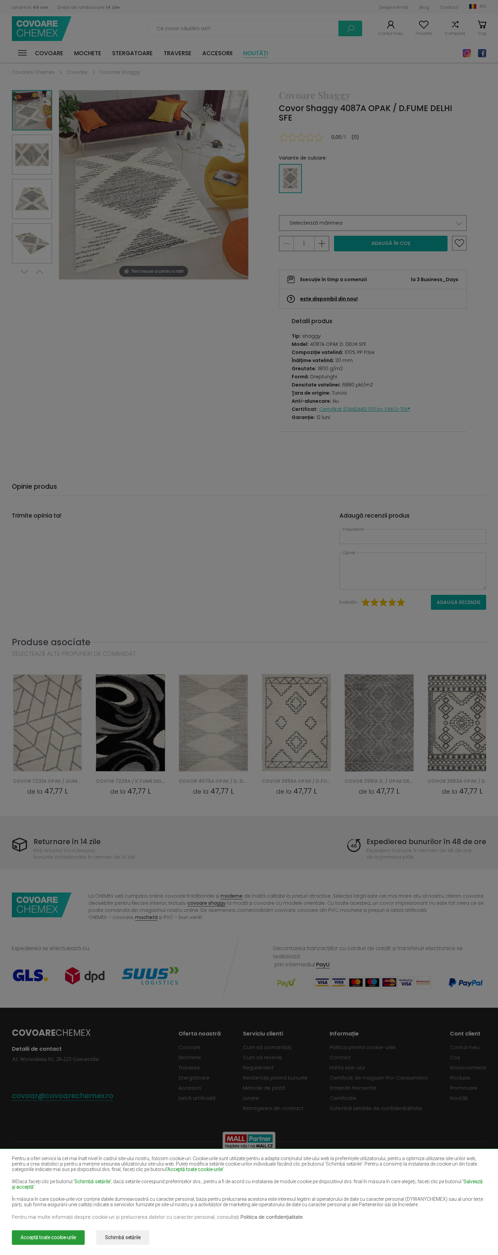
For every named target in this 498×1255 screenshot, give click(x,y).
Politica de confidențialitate (272, 1217)
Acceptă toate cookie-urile (48, 1237)
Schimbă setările (123, 1237)
